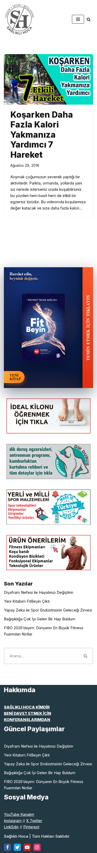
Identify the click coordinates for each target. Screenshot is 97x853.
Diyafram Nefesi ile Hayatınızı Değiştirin (38, 592)
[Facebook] (7, 847)
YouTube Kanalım (19, 814)
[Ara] (89, 19)
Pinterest (31, 826)
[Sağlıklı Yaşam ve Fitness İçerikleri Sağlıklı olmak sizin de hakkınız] (19, 19)
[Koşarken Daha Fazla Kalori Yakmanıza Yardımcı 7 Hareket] (48, 79)
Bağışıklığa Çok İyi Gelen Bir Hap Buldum (39, 618)
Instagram (12, 820)
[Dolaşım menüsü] (78, 19)
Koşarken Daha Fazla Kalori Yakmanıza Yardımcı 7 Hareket (41, 135)
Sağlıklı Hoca (16, 836)
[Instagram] (37, 847)
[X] (17, 847)
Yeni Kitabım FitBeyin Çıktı (27, 601)
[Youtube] (27, 847)
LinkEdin (11, 826)
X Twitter (34, 820)
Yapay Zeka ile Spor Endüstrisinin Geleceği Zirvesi (48, 610)
